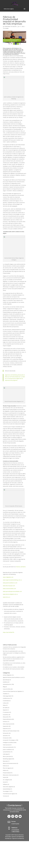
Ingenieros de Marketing (18, 838)
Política (5, 770)
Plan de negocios (7, 768)
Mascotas (5, 761)
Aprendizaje (6, 679)
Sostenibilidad (6, 789)
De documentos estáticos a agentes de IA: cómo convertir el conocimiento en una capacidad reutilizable (14, 658)
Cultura (5, 703)
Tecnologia (6, 28)
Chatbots (5, 693)
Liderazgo (5, 754)
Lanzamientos (6, 751)
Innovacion (6, 738)
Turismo (5, 796)
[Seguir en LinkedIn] (16, 816)
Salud (4, 777)
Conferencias (6, 698)
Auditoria (5, 682)
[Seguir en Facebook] (9, 816)
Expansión (5, 726)
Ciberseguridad (7, 696)
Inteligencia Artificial (8, 742)
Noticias (5, 765)
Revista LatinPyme (21, 566)
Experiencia (6, 728)
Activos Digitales (7, 675)
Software (5, 784)
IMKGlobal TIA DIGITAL (11, 26)
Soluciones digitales (8, 786)
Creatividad (6, 700)
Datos (4, 705)
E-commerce (6, 712)
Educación (5, 717)
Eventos (5, 721)
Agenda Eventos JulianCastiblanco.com (13, 677)
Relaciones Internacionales (10, 775)
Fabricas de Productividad (9, 731)
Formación (5, 733)
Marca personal (7, 756)
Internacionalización (8, 747)
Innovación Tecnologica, (9, 740)
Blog (4, 686)
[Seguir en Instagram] (12, 816)
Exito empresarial (7, 724)
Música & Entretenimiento (9, 763)
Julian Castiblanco (7, 749)
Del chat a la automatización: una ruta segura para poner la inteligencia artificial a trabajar (14, 652)
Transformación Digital (9, 793)
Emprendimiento (7, 719)
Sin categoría (6, 779)
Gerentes (5, 735)
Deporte (5, 710)
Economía (5, 714)
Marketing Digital (7, 759)
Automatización (7, 684)
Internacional (6, 745)
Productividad (6, 772)
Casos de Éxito (6, 689)
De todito (5, 707)
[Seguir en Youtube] (20, 816)
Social (4, 782)
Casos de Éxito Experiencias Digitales (12, 691)
